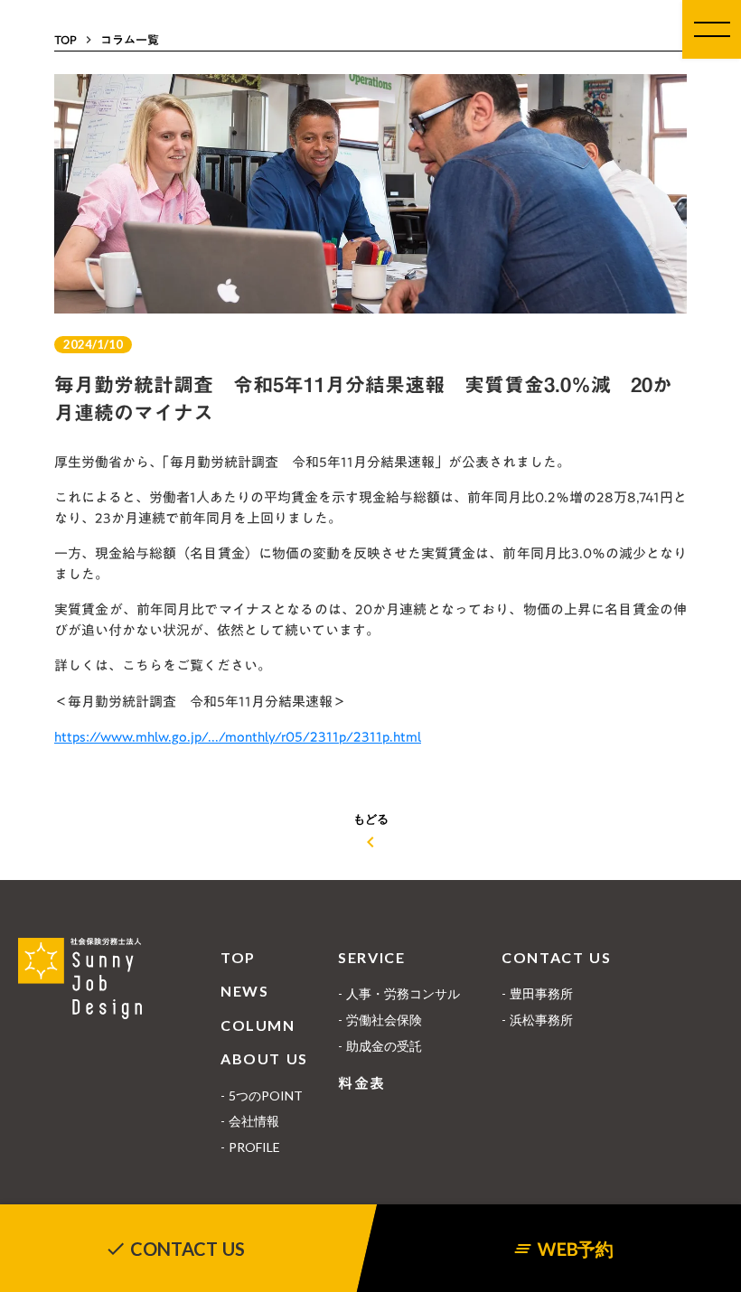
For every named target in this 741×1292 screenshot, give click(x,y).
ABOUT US (264, 1058)
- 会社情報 (249, 1120)
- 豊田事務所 (537, 993)
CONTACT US (556, 957)
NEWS (244, 990)
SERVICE (371, 957)
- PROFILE (250, 1147)
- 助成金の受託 (380, 1045)
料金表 (362, 1083)
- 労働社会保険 (380, 1019)
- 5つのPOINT (261, 1095)
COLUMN (257, 1025)
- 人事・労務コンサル (399, 993)
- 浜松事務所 (537, 1019)
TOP (238, 957)
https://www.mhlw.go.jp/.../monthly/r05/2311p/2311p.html (237, 736)
